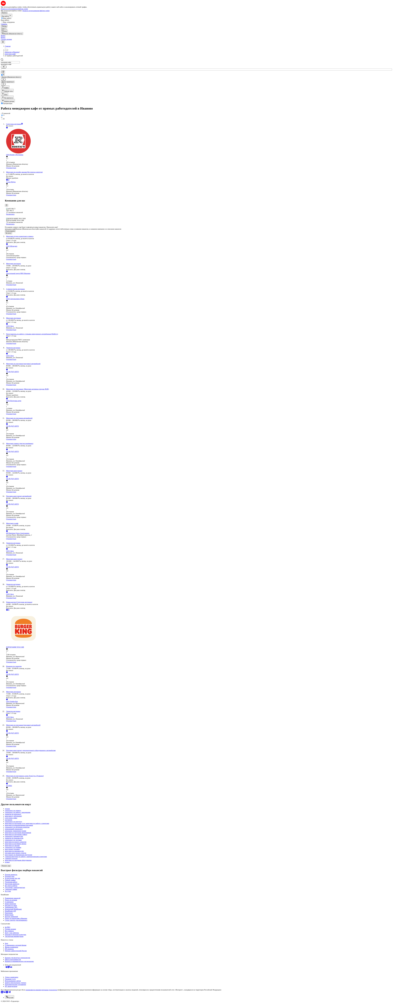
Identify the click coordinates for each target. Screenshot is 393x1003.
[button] (3, 36)
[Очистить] (4, 67)
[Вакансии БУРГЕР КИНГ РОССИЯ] (198, 628)
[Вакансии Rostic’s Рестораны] (198, 141)
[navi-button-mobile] (3, 42)
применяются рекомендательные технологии (41, 990)
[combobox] (10, 62)
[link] (4, 31)
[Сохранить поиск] (3, 72)
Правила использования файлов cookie (36, 11)
